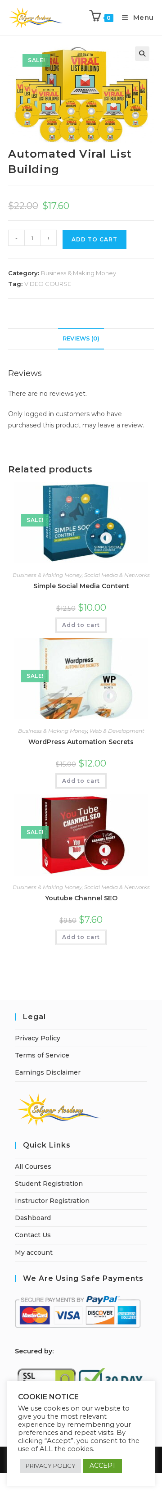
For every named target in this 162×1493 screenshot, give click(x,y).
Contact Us (33, 1235)
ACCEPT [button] (103, 1465)
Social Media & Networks (117, 575)
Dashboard (33, 1218)
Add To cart (94, 239)
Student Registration (49, 1184)
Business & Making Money (78, 273)
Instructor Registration (52, 1201)
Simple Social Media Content (81, 586)
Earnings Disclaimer (48, 1072)
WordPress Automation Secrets (81, 742)
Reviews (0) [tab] (81, 338)
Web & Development (117, 730)
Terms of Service (42, 1055)
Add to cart (81, 625)
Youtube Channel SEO (81, 898)
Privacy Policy (37, 1038)
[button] (142, 53)
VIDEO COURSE (47, 283)
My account (34, 1252)
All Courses (33, 1166)
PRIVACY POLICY (51, 1465)
